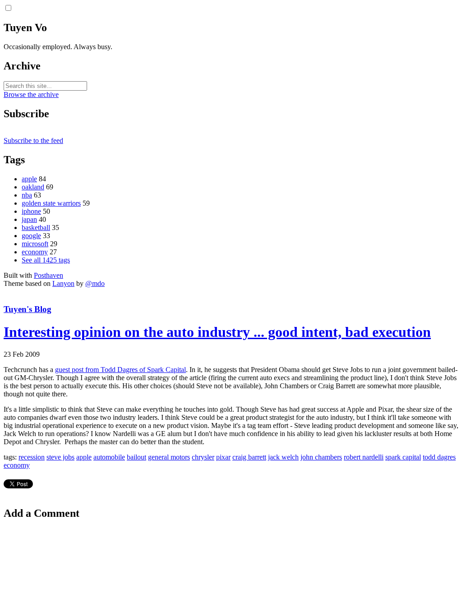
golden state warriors (51, 203)
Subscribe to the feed (33, 140)
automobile (109, 457)
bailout (136, 457)
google (31, 235)
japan (29, 219)
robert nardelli (363, 457)
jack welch (283, 457)
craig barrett (249, 457)
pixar (223, 457)
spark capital (403, 457)
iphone (31, 211)
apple (29, 179)
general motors (169, 457)
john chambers (321, 457)
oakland (33, 187)
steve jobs (60, 457)
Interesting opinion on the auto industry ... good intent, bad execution (217, 332)
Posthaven (48, 275)
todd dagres (439, 457)
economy (35, 252)
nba (27, 195)
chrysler (203, 457)
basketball (36, 227)
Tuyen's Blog (27, 309)
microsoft (35, 244)
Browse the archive (31, 94)
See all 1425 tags (46, 260)
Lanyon (63, 283)
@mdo (95, 283)
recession (31, 457)
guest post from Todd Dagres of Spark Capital (120, 369)
